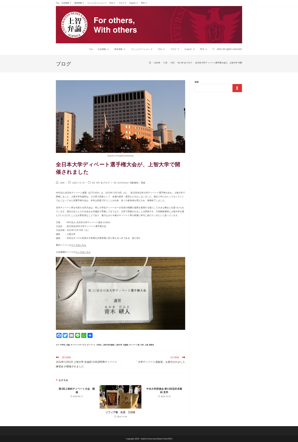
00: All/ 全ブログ (101, 182)
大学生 (99, 345)
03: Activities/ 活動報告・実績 (129, 182)
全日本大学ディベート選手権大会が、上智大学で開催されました (224, 62)
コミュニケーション (95, 3)
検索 (197, 81)
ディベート (91, 345)
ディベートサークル (78, 345)
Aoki (62, 182)
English (132, 3)
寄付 (143, 3)
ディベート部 (134, 345)
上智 (146, 345)
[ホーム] (150, 62)
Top (57, 3)
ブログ (121, 3)
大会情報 (65, 3)
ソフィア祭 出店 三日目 (120, 412)
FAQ (111, 3)
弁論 (68, 345)
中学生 (62, 345)
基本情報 (78, 3)
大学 (142, 345)
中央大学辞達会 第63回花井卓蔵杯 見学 (164, 390)
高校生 (151, 345)
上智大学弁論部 (108, 345)
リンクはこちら (78, 244)
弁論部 (125, 345)
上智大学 (118, 345)
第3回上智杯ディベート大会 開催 (77, 390)
